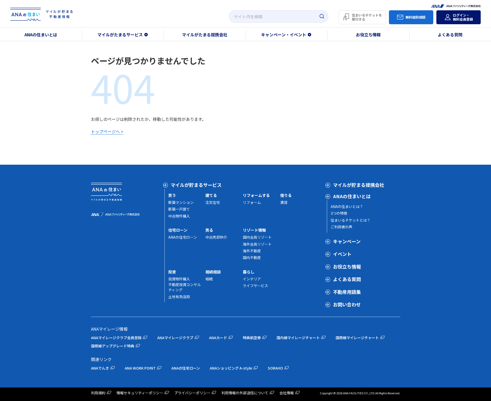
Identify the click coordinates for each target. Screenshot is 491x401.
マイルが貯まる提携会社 (358, 184)
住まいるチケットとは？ (350, 220)
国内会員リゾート (257, 237)
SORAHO (275, 368)
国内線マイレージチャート (298, 337)
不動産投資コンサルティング (184, 287)
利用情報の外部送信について (244, 392)
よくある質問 (347, 279)
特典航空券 (252, 337)
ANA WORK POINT (140, 368)
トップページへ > (107, 131)
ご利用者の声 (341, 226)
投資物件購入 (179, 278)
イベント (342, 253)
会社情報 (286, 392)
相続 (209, 278)
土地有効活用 (179, 296)
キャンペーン (347, 241)
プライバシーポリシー (192, 392)
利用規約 (98, 392)
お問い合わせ (347, 304)
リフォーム (252, 202)
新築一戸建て (179, 209)
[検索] (321, 16)
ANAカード (218, 337)
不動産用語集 (347, 291)
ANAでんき (100, 368)
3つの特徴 (339, 213)
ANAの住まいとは (40, 34)
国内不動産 (252, 257)
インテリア (252, 278)
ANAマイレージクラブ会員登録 (116, 337)
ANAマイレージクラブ (175, 337)
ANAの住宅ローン (182, 237)
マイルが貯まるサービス (196, 184)
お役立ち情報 (368, 34)
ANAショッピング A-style (231, 368)
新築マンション (181, 202)
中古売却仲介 (216, 237)
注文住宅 (212, 202)
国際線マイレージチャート (357, 337)
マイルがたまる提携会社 (204, 34)
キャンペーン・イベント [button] (283, 34)
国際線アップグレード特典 (112, 345)
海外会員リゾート (257, 244)
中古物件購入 (179, 216)
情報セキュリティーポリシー (139, 392)
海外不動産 (252, 250)
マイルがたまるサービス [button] (120, 34)
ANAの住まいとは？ (347, 206)
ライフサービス (255, 285)
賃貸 (283, 202)
